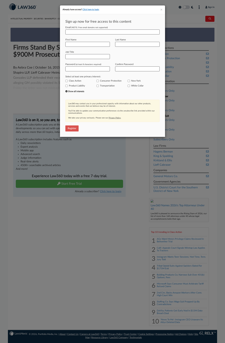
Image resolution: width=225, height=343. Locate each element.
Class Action (75, 81)
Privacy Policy (115, 118)
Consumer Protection (110, 81)
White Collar (137, 86)
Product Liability (77, 86)
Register (72, 128)
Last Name (120, 40)
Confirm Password (124, 64)
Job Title (69, 52)
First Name (70, 40)
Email (86, 27)
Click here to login (90, 9)
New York (136, 81)
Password (83, 64)
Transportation (107, 86)
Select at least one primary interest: (83, 77)
